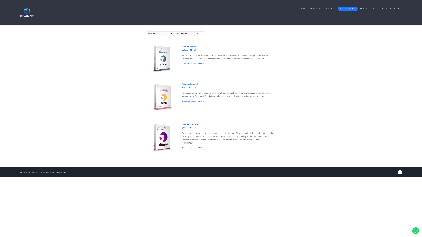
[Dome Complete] (162, 137)
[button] (415, 230)
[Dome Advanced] (162, 97)
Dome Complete (190, 124)
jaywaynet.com (60, 172)
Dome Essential (189, 46)
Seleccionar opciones (190, 63)
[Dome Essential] (162, 58)
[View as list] (202, 34)
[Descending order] (171, 33)
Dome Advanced (190, 84)
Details (202, 63)
